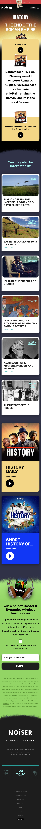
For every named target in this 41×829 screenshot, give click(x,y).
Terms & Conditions (20, 795)
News (20, 811)
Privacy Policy (20, 799)
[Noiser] (7, 8)
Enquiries (20, 815)
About (20, 807)
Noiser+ (33, 8)
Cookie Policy (20, 803)
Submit (20, 666)
